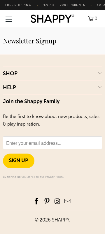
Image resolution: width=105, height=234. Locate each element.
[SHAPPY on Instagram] (57, 201)
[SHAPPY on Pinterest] (47, 201)
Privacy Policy (54, 177)
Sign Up (18, 160)
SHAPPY (60, 220)
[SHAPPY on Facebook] (36, 201)
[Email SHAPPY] (68, 201)
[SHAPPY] (52, 18)
